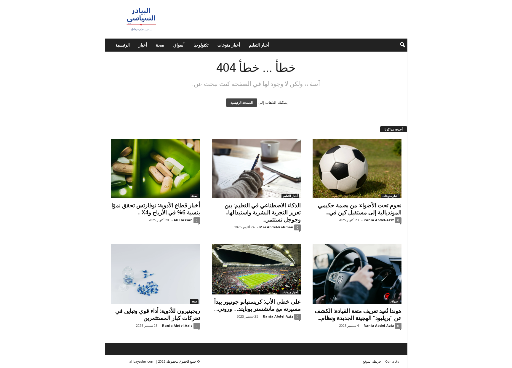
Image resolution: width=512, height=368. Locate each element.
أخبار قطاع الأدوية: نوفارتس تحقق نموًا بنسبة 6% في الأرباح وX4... (155, 208)
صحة (160, 45)
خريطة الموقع (372, 361)
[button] (398, 45)
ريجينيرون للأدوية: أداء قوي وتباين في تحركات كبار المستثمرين (157, 314)
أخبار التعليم (259, 45)
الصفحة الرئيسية (242, 102)
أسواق (179, 45)
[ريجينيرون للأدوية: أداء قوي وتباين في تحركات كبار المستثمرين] (155, 274)
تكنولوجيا (201, 45)
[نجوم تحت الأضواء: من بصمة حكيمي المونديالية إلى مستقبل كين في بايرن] (357, 168)
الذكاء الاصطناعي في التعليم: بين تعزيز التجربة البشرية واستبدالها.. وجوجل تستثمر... (263, 212)
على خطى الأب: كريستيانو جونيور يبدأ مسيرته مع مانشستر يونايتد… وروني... (257, 305)
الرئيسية (123, 45)
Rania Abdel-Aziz (379, 220)
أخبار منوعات (228, 45)
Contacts (392, 361)
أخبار (143, 45)
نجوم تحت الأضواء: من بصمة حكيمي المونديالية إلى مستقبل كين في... (359, 208)
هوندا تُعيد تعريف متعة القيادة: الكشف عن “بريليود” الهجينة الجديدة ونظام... (358, 314)
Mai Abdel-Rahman (276, 227)
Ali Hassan (183, 220)
